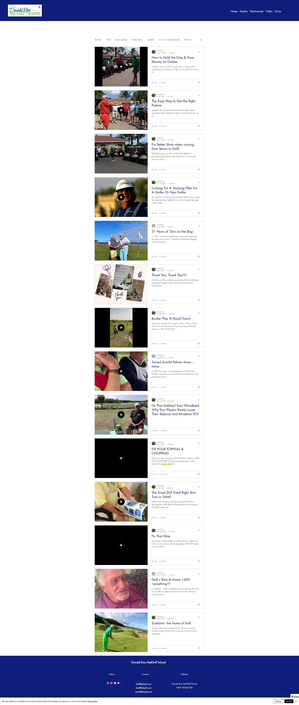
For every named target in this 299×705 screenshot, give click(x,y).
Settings (278, 701)
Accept (288, 701)
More (186, 39)
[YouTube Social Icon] (118, 683)
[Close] (296, 701)
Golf (108, 39)
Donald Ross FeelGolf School (148, 662)
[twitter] (115, 683)
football (151, 39)
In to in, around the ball (169, 39)
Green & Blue (121, 39)
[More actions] (199, 51)
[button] (201, 40)
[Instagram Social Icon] (111, 683)
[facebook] (108, 683)
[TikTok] (122, 683)
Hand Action (137, 39)
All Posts (98, 39)
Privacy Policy (92, 701)
